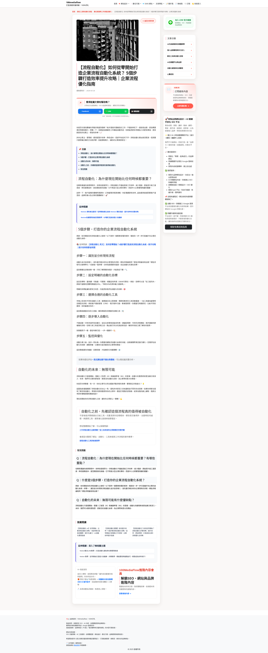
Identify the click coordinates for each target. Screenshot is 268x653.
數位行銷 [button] (136, 4)
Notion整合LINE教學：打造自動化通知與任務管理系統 (99, 551)
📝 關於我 (169, 4)
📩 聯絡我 (179, 4)
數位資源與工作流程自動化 (103, 12)
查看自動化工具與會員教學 (90, 440)
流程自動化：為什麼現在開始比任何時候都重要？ (99, 153)
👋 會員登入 (196, 4)
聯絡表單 (77, 645)
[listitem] (90, 111)
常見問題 (84, 169)
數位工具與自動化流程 (84, 12)
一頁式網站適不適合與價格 (103, 360)
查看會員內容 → (125, 593)
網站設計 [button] (124, 4)
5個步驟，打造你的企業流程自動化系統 (95, 157)
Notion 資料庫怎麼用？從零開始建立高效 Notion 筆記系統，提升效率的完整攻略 (110, 212)
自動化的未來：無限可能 (90, 161)
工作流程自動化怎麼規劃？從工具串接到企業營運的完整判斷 (102, 430)
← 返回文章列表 (148, 21)
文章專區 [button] (159, 4)
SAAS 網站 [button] (149, 4)
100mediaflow (73, 2)
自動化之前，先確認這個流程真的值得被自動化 (98, 165)
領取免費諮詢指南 (178, 227)
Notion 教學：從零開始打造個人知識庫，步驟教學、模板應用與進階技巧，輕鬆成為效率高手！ (113, 556)
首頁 (115, 4)
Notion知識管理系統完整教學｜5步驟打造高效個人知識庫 (101, 217)
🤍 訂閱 (187, 4)
